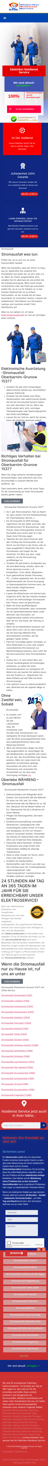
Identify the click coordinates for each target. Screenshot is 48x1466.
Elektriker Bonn (10, 1434)
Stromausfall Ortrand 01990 (14, 1084)
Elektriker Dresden (30, 1425)
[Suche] (43, 1125)
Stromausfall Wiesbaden (25, 1335)
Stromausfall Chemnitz (25, 1301)
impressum (8, 1451)
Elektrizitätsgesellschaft (13, 315)
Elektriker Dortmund (34, 1419)
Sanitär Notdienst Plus (13, 1459)
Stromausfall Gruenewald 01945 (16, 995)
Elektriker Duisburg (32, 1428)
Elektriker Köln (29, 1413)
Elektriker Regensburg (29, 1434)
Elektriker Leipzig (11, 1425)
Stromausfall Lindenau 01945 (15, 1001)
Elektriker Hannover (12, 1428)
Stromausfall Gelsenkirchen (25, 1321)
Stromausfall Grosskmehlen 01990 (17, 1089)
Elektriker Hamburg (28, 1410)
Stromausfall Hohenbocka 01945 (17, 1006)
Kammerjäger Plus (35, 1459)
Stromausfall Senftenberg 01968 (17, 1050)
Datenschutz (21, 1451)
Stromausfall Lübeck (25, 1260)
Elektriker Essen (10, 1422)
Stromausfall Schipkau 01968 (15, 1056)
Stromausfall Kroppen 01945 (15, 1039)
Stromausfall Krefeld (25, 1267)
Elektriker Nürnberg (12, 1437)
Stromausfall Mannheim (25, 1348)
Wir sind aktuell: (24, 1365)
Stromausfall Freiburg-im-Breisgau (25, 1274)
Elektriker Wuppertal (31, 1431)
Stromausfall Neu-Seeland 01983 (17, 1067)
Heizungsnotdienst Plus (24, 1462)
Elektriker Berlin (10, 1410)
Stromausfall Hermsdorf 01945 (16, 1023)
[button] (5, 18)
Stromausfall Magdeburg (25, 1281)
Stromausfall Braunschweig (25, 1315)
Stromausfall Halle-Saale (25, 1287)
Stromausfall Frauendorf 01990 (16, 1095)
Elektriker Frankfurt (12, 1416)
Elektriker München (12, 1413)
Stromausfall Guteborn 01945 (15, 1017)
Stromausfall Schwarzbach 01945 (17, 1012)
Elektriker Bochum (11, 1431)
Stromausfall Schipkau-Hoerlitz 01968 (19, 1045)
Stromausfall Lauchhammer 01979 (17, 1062)
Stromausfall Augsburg (25, 1342)
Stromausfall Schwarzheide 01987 (17, 1078)
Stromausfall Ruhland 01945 (14, 1028)
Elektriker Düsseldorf (13, 1419)
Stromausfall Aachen (25, 1294)
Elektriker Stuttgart (32, 1416)
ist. (29, 775)
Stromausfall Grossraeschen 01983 (18, 1073)
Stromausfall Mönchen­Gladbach (25, 1328)
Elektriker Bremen (27, 1422)
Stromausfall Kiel (25, 1308)
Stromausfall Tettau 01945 (14, 1034)
